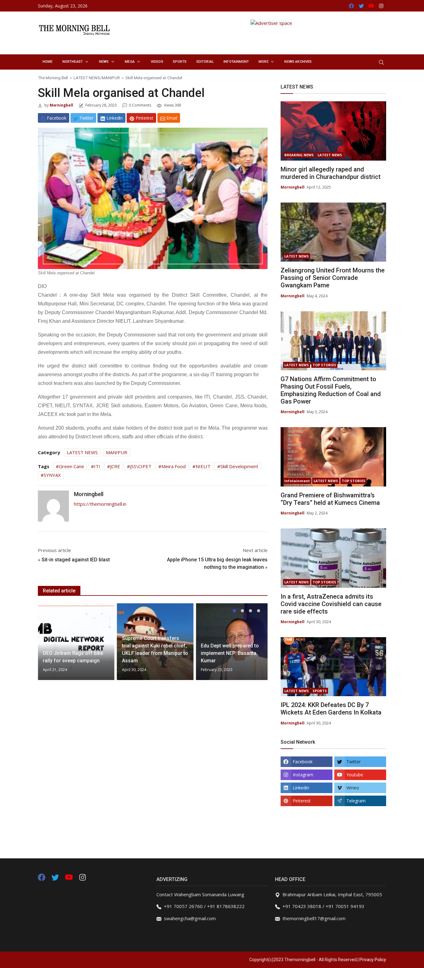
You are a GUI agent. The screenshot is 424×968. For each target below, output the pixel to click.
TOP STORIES (324, 365)
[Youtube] (69, 877)
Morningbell (61, 105)
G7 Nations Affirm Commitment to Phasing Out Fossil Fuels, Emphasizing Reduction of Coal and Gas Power (331, 390)
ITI (97, 466)
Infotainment (297, 480)
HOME (48, 62)
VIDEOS (157, 62)
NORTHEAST (72, 62)
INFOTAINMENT (236, 62)
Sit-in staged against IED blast (76, 560)
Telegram (356, 801)
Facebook (303, 762)
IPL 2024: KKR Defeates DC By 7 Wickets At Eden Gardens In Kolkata (331, 708)
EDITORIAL (205, 62)
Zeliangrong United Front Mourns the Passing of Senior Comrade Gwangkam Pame (333, 278)
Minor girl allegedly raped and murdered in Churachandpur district (331, 173)
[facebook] (41, 877)
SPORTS (180, 62)
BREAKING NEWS (299, 155)
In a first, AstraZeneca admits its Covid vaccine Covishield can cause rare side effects (331, 604)
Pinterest (302, 801)
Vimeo (352, 788)
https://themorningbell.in (100, 504)
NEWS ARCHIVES (298, 62)
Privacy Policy (372, 959)
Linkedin (301, 788)
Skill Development (239, 466)
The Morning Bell (53, 77)
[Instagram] (82, 877)
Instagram (303, 775)
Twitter (353, 762)
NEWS (104, 62)
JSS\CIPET (140, 466)
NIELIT (203, 466)
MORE (263, 62)
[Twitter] (56, 877)
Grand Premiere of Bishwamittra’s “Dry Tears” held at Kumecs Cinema (330, 498)
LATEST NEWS (87, 77)
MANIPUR (111, 77)
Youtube (354, 775)
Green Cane (71, 466)
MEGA (130, 62)
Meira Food (173, 466)
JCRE (115, 466)
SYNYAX (52, 475)
